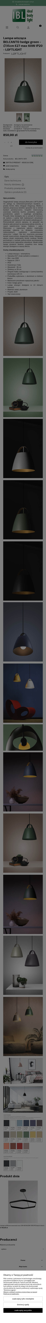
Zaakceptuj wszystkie (23, 1310)
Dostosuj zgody (23, 1304)
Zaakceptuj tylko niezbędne (23, 1299)
